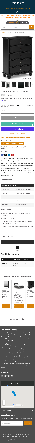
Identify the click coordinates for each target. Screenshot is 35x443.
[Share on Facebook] (2, 155)
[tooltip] (33, 125)
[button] (3, 85)
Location (18, 434)
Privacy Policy (23, 438)
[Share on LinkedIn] (9, 155)
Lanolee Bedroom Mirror (5, 296)
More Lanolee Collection (17, 276)
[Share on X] (5, 155)
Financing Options (8, 434)
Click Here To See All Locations (12, 143)
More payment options (17, 133)
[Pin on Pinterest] (12, 155)
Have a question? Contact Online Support (15, 137)
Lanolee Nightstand (31, 295)
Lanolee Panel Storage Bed (18, 301)
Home (3, 32)
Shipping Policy (12, 438)
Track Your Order (16, 436)
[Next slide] (32, 84)
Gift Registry (26, 436)
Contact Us (6, 436)
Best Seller (26, 434)
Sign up (28, 423)
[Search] (31, 27)
